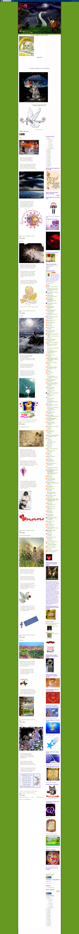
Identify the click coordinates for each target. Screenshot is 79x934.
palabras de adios (50, 515)
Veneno (48, 364)
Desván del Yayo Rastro (51, 551)
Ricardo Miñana (50, 400)
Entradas (49, 881)
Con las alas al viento (51, 547)
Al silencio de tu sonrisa (52, 379)
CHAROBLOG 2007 (50, 306)
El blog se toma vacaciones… (52, 314)
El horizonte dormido (51, 441)
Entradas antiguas (40, 797)
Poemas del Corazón (51, 330)
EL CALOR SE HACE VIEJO (52, 296)
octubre (49, 139)
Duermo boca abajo (50, 340)
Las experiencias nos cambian (52, 377)
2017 (48, 154)
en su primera (50, 887)
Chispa (20, 724)
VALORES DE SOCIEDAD (51, 300)
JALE (48, 438)
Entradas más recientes (23, 797)
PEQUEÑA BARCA (50, 307)
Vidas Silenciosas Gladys (28, 4)
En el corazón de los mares (52, 550)
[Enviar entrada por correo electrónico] (31, 311)
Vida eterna (49, 355)
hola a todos (49, 522)
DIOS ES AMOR (50, 415)
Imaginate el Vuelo (50, 464)
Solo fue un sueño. (55, 633)
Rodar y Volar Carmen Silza (52, 316)
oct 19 (50, 141)
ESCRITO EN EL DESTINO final (52, 401)
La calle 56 (49, 439)
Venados (48, 432)
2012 (48, 161)
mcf (48, 397)
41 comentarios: (32, 310)
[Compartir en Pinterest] (24, 238)
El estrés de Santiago (51, 479)
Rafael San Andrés (50, 422)
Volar (50, 142)
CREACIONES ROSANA (51, 544)
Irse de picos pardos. (51, 398)
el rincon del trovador (51, 537)
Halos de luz (49, 533)
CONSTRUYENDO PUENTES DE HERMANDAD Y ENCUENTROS (52, 470)
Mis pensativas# (50, 317)
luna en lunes (49, 538)
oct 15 (50, 144)
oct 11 (50, 145)
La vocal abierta (50, 350)
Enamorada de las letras (51, 303)
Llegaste (21, 640)
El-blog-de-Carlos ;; (51, 486)
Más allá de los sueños (51, 495)
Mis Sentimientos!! (50, 524)
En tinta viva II (50, 445)
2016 (48, 155)
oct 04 (50, 906)
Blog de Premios (50, 632)
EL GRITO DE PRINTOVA (52, 517)
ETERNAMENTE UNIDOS (52, 418)
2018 (48, 152)
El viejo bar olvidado (51, 546)
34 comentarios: (32, 236)
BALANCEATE (49, 293)
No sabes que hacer (24, 426)
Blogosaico (49, 548)
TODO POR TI (49, 534)
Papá (48, 373)
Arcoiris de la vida (50, 387)
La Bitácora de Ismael (51, 309)
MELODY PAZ (49, 459)
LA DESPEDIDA (50, 518)
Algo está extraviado (51, 478)
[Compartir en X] (22, 238)
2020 (48, 909)
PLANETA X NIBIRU (50, 419)
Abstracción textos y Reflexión (53, 435)
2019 (48, 151)
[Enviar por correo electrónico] (19, 238)
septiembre (50, 148)
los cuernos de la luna (51, 409)
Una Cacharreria (50, 372)
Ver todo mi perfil (49, 283)
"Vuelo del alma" (50, 540)
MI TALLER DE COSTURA (51, 493)
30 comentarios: (32, 792)
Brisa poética (49, 404)
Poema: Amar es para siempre (52, 405)
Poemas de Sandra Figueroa (52, 292)
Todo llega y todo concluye (51, 436)
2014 (48, 158)
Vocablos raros (50, 476)
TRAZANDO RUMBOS (51, 530)
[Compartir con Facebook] (23, 238)
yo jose (48, 370)
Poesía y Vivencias (50, 390)
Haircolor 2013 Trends (51, 508)
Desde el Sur (49, 324)
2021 (48, 138)
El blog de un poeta (51, 411)
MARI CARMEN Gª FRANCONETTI (50, 299)
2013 (48, 160)
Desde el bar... (50, 503)
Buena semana (50, 304)
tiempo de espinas (50, 380)
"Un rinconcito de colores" (52, 382)
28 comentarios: (32, 421)
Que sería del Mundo (50, 460)
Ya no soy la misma (51, 376)
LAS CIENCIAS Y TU (50, 331)
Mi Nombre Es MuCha (51, 339)
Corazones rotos (55, 626)
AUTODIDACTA (50, 313)
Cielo (48, 457)
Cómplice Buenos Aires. (51, 504)
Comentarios (49, 883)
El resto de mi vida (50, 521)
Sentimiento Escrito (51, 322)
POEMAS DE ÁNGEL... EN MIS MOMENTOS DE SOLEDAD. (53, 499)
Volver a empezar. (50, 496)
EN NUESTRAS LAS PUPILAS (52, 467)
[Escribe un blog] (20, 238)
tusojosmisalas (50, 514)
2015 (48, 157)
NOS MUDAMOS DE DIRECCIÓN (53, 416)
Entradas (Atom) (27, 799)
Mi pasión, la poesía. (51, 320)
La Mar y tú (49, 428)
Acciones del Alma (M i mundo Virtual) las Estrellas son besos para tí (53, 624)
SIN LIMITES (49, 531)
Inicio (32, 797)
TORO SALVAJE (50, 295)
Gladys (54, 272)
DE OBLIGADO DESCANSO (52, 344)
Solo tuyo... (49, 446)
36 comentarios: (32, 719)
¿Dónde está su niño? (51, 450)
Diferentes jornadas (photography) (51, 431)
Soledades (49, 328)
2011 (48, 163)
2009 (48, 166)
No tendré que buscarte (24, 535)
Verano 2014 (49, 489)
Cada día (21, 315)
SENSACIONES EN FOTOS (52, 358)
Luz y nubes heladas (50, 388)
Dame (20, 138)
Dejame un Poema (50, 543)
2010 (48, 164)
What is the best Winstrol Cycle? (53, 348)
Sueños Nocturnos (50, 488)
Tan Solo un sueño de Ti (52, 463)
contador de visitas (49, 875)
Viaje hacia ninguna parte (52, 541)
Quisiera (21, 241)
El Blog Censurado (50, 354)
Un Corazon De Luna (51, 492)
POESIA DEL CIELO (51, 456)
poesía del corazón (50, 327)
